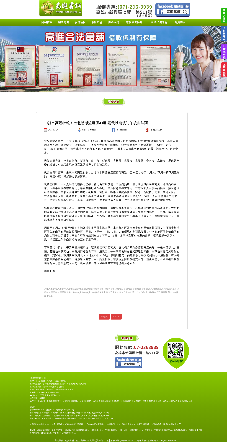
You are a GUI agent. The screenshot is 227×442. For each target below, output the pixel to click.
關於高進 (63, 22)
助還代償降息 (159, 22)
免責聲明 (180, 22)
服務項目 (80, 22)
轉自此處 (49, 271)
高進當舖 (59, 440)
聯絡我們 (113, 22)
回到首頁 (46, 22)
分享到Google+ (155, 130)
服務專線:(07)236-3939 (122, 440)
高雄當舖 (34, 378)
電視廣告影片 (134, 22)
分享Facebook (121, 130)
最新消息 (96, 22)
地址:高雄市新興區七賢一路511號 (92, 440)
